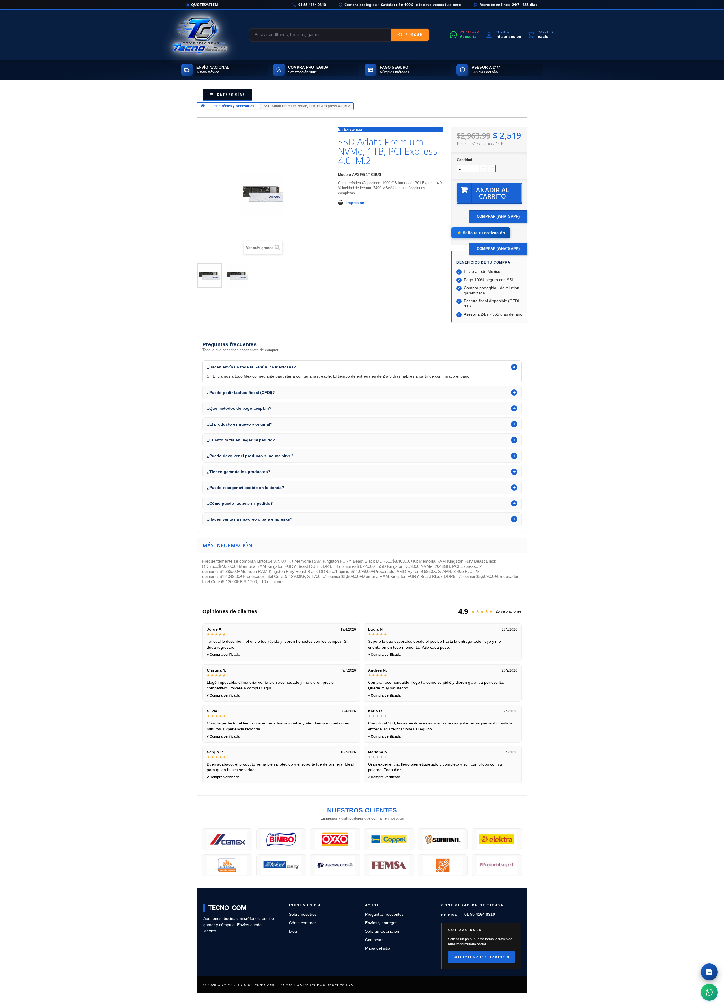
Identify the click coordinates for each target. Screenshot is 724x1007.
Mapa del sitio (377, 948)
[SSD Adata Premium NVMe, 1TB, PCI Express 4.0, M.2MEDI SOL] (209, 275)
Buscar (414, 35)
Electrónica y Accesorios (234, 106)
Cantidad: (465, 160)
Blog (293, 931)
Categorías (227, 94)
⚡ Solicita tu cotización (480, 232)
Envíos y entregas (381, 923)
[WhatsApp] (709, 992)
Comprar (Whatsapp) (498, 216)
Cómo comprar (302, 923)
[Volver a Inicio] (202, 106)
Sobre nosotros (302, 914)
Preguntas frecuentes (384, 914)
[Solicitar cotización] (709, 971)
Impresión (355, 203)
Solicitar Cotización (382, 931)
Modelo (344, 174)
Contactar (374, 940)
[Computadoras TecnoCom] (200, 35)
